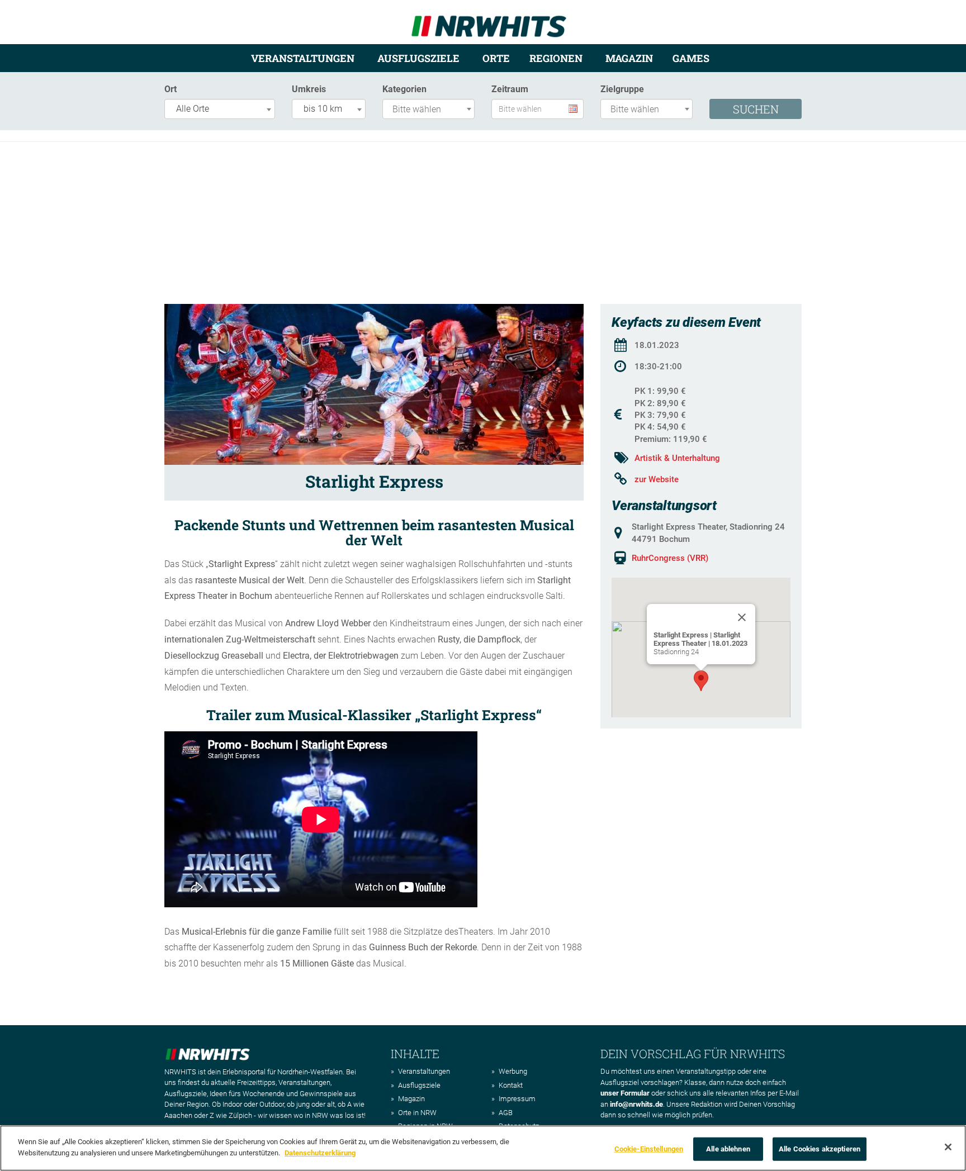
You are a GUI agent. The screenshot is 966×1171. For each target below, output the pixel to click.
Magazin (629, 58)
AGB (506, 1112)
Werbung (513, 1071)
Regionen (556, 58)
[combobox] (219, 109)
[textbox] (431, 109)
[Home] (489, 21)
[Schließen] (948, 1147)
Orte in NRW (417, 1112)
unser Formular (625, 1093)
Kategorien (404, 89)
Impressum (517, 1098)
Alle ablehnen (728, 1149)
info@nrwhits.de (636, 1104)
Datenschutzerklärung (320, 1152)
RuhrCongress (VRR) (670, 558)
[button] (701, 680)
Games (691, 58)
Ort (170, 89)
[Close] (741, 617)
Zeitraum (509, 89)
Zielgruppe (622, 89)
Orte (496, 58)
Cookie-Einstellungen (649, 1149)
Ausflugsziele (418, 58)
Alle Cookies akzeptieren (819, 1149)
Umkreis (309, 89)
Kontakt (511, 1085)
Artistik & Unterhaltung (677, 458)
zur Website (656, 479)
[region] (483, 1148)
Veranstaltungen (302, 58)
